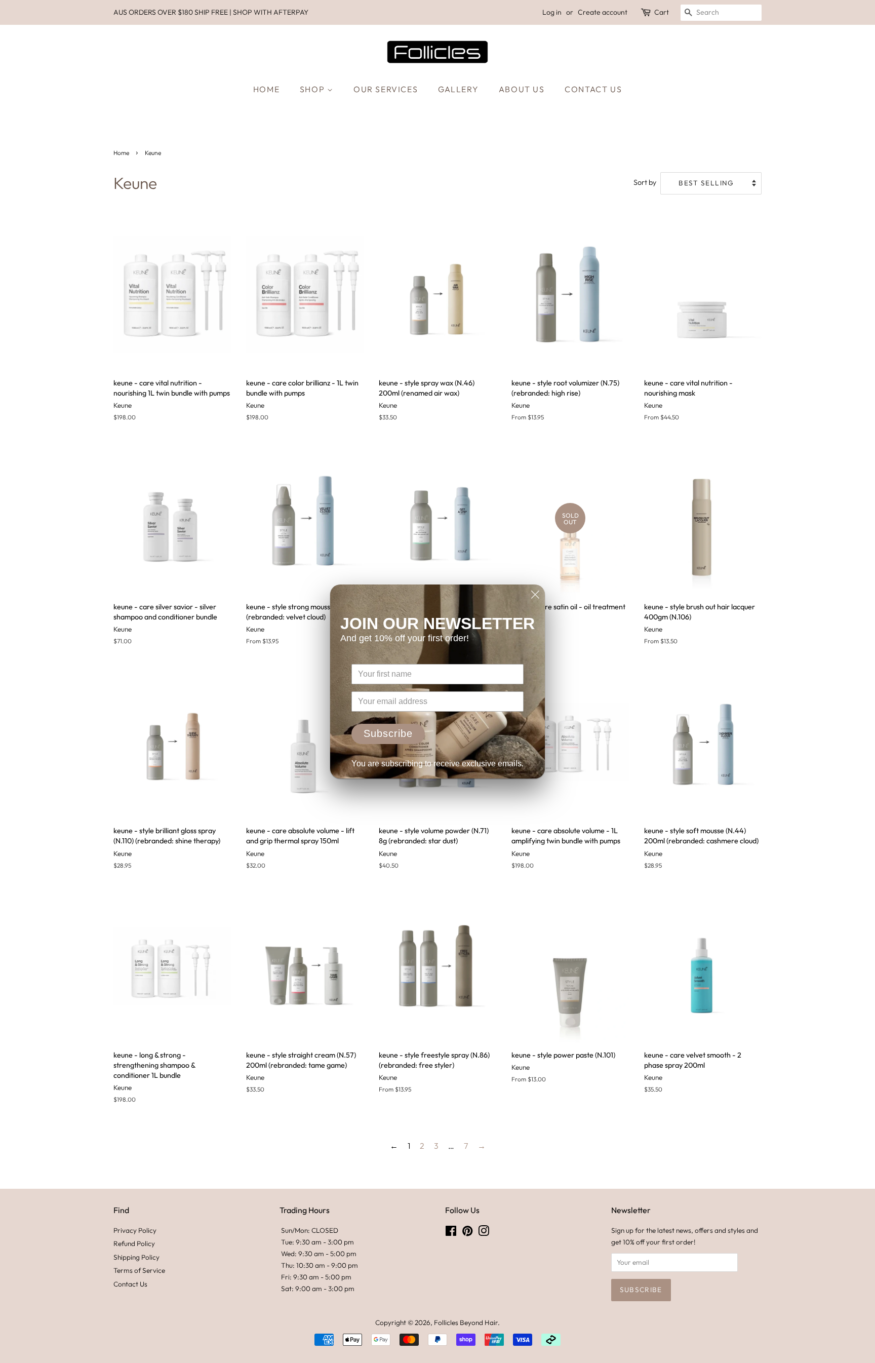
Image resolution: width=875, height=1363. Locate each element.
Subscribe (388, 733)
